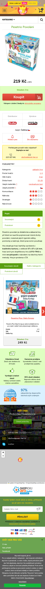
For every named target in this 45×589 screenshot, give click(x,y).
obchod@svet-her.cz (29, 157)
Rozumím (22, 585)
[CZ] (41, 188)
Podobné (22, 225)
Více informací (29, 578)
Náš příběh (6, 548)
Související (22, 219)
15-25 (40, 180)
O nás (4, 544)
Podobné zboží (11, 271)
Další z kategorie (34, 266)
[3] (36, 192)
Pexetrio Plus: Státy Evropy (22, 318)
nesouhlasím (22, 582)
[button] (20, 460)
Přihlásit (22, 517)
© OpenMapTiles (20, 483)
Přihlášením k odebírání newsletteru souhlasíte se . (22, 523)
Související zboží (11, 266)
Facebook (6, 551)
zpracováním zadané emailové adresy (22, 524)
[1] (36, 200)
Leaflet (11, 483)
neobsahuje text (36, 184)
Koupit (19, 97)
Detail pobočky (22, 421)
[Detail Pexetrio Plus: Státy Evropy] (22, 297)
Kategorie (7, 20)
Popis (7, 213)
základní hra (38, 169)
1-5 (41, 173)
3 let (41, 177)
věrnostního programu (33, 103)
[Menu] (4, 10)
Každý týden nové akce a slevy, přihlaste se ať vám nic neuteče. (22, 501)
